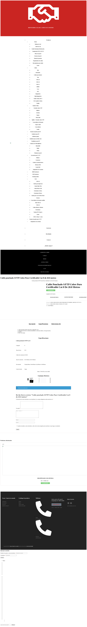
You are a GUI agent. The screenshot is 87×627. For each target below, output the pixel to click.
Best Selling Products (9, 620)
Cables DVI (5, 582)
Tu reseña (18, 408)
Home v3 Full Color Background (9, 603)
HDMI (3, 444)
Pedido (4, 612)
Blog (4, 580)
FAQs (4, 598)
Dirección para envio (7, 595)
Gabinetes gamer (6, 565)
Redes (4, 563)
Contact (4, 589)
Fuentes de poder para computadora (9, 564)
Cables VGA (5, 584)
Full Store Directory (6, 599)
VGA (4, 571)
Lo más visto (5, 607)
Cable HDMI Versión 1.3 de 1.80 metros (45, 478)
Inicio (4, 576)
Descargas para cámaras (7, 593)
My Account (5, 610)
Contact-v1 (5, 590)
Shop (4, 614)
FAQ (4, 597)
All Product (5, 578)
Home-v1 (4, 604)
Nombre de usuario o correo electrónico (8, 553)
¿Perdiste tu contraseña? (4, 558)
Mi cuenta (5, 609)
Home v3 (4, 601)
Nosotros (4, 611)
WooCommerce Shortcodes (8, 618)
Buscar (13, 624)
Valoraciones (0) (56, 324)
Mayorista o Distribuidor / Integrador (10, 573)
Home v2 (4, 600)
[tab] (32, 324)
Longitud (74, 302)
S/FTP (63, 304)
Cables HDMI (5, 583)
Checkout (4, 587)
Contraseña (2, 555)
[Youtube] (71, 503)
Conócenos (5, 562)
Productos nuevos (6, 613)
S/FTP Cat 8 (79, 302)
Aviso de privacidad (30, 546)
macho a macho (59, 304)
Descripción (32, 324)
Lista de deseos (6, 605)
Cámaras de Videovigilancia (8, 566)
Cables (4, 569)
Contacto (4, 574)
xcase (66, 304)
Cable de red (52, 304)
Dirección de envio (6, 594)
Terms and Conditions (7, 616)
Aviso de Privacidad (6, 579)
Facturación (5, 596)
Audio (4, 572)
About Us (5, 577)
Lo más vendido (6, 606)
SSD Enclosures (6, 568)
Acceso (2, 557)
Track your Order (6, 617)
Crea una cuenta (13, 550)
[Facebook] (68, 503)
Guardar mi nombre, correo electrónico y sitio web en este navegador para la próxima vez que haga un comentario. (38, 425)
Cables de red (56, 302)
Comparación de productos (8, 588)
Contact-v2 (5, 591)
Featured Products (8, 621)
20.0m (52, 302)
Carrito (4, 585)
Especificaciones (43, 324)
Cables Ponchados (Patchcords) (65, 302)
